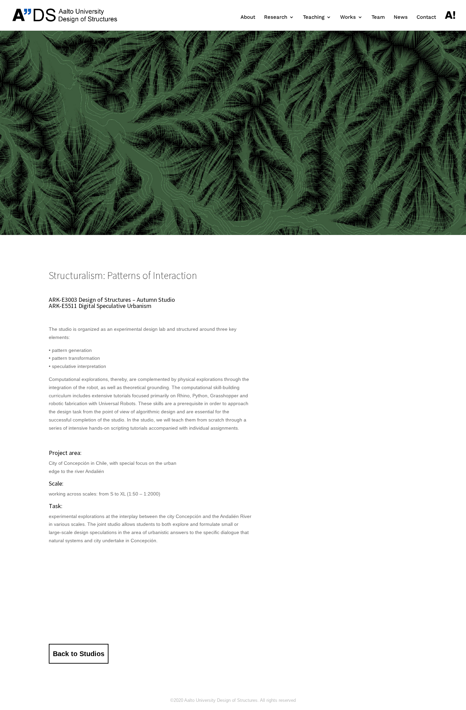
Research (275, 17)
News (401, 17)
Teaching (313, 17)
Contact (426, 17)
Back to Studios (78, 653)
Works (348, 17)
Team (378, 17)
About (248, 17)
